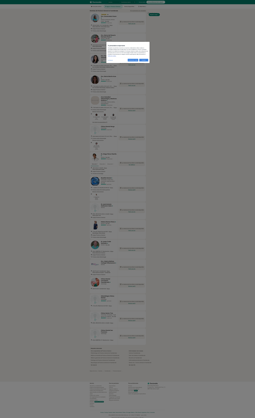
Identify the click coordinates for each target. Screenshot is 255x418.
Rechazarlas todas (133, 60)
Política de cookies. (112, 56)
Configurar (110, 60)
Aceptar (144, 60)
